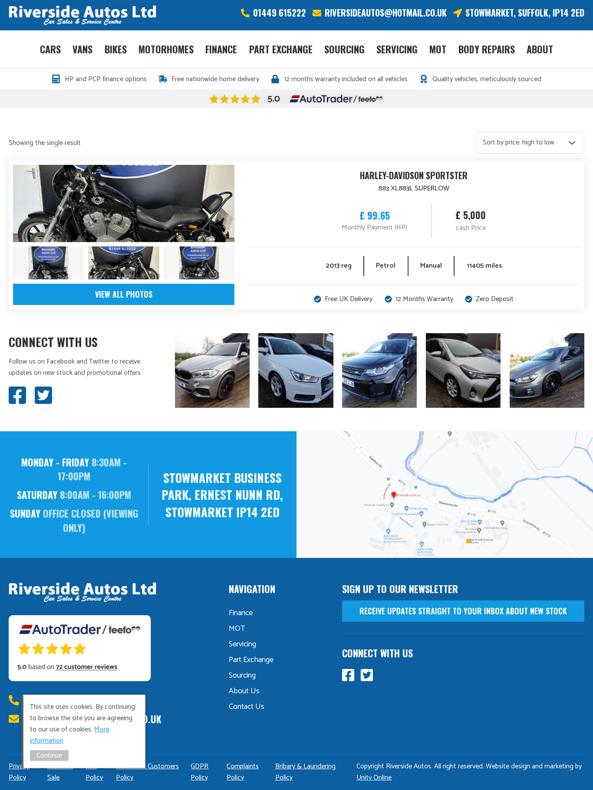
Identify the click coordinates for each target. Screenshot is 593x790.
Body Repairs (486, 49)
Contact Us (246, 706)
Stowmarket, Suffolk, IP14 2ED (524, 13)
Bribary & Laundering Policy (305, 771)
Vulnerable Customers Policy (147, 771)
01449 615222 (279, 13)
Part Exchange (281, 49)
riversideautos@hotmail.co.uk (386, 13)
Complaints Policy (243, 771)
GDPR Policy (199, 771)
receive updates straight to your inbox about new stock (463, 610)
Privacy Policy (19, 771)
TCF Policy (94, 771)
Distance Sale (60, 771)
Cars (50, 49)
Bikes (116, 49)
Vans (82, 49)
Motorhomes (166, 49)
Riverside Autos (82, 15)
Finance (221, 49)
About (540, 49)
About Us (244, 691)
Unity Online (374, 777)
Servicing (397, 49)
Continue (49, 755)
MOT (437, 49)
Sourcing (344, 49)
